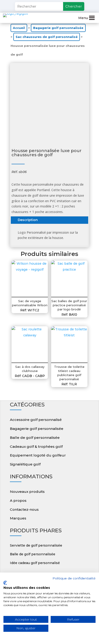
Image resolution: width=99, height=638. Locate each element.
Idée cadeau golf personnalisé (35, 563)
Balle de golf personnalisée (35, 437)
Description (28, 220)
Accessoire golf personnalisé (36, 419)
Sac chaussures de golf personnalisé (47, 37)
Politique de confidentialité (74, 578)
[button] (83, 18)
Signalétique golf (25, 464)
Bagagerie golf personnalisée (58, 28)
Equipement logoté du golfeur (38, 455)
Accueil (19, 28)
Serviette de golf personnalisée (36, 545)
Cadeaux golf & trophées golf (36, 446)
